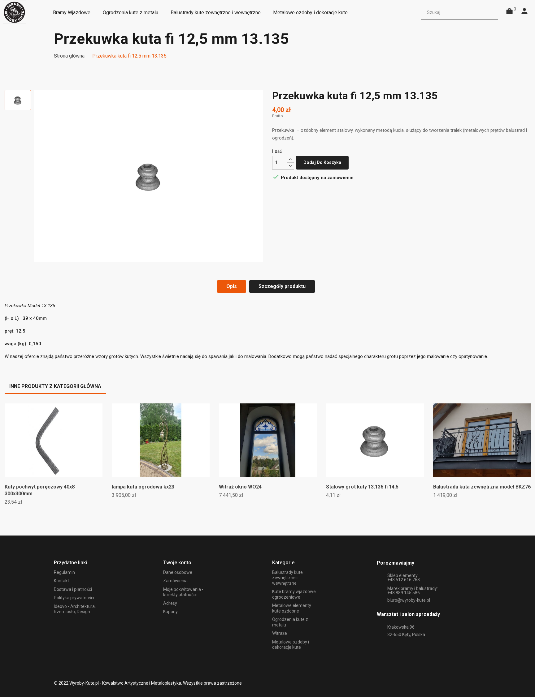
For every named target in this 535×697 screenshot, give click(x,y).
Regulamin (64, 572)
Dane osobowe (177, 572)
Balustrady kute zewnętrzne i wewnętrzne (287, 578)
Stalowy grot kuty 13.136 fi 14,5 (362, 487)
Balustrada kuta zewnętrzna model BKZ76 (482, 487)
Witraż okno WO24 (240, 487)
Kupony (170, 611)
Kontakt (61, 580)
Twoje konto (177, 563)
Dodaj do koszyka (322, 162)
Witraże (279, 633)
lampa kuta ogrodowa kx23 (143, 487)
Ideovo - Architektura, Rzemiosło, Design (75, 609)
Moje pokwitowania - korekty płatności (183, 592)
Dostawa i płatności (73, 589)
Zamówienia (175, 580)
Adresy (170, 603)
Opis (231, 286)
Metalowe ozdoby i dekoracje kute (290, 644)
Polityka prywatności (74, 597)
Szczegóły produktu (282, 286)
